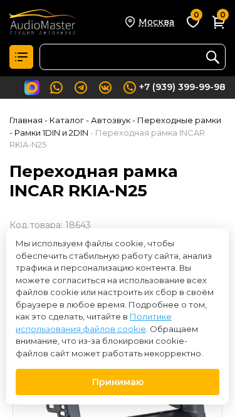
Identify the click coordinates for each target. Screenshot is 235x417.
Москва (156, 22)
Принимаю (118, 382)
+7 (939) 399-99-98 (182, 87)
